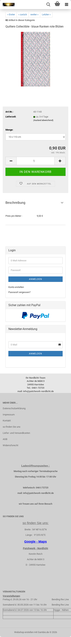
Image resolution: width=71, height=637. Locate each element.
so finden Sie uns (11, 426)
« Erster (11, 14)
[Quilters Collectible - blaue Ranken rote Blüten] (35, 59)
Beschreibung (15, 203)
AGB (5, 439)
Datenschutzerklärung (14, 408)
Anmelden (35, 279)
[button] (10, 161)
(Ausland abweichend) (43, 120)
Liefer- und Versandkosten (16, 433)
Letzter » (46, 14)
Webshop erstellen (23, 632)
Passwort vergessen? (19, 292)
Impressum (9, 414)
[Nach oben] (61, 631)
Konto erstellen (16, 287)
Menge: (9, 129)
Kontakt (7, 420)
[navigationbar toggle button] (66, 4)
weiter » (34, 14)
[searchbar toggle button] (48, 4)
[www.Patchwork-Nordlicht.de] (7, 4)
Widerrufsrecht (10, 445)
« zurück (22, 14)
